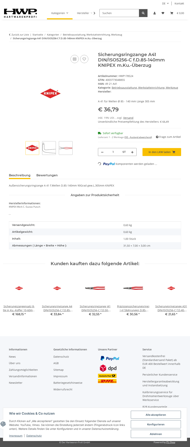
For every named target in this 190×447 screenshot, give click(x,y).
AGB (56, 363)
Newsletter (15, 382)
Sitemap (58, 370)
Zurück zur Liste (20, 34)
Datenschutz (34, 435)
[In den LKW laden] (12, 50)
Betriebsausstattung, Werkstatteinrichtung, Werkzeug (145, 87)
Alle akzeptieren (156, 414)
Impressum (15, 435)
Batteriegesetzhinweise (67, 382)
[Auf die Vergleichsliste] (75, 59)
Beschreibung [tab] (19, 175)
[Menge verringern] (102, 152)
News (12, 356)
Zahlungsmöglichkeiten (23, 370)
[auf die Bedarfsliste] (84, 59)
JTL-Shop (170, 442)
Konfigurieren (156, 424)
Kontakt (179, 3)
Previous (9, 296)
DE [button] (164, 3)
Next (181, 296)
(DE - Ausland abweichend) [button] (138, 137)
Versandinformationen (23, 376)
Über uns (14, 363)
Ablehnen (156, 434)
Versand (128, 118)
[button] (154, 13)
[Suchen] (143, 13)
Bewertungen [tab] (47, 175)
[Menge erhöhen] (132, 152)
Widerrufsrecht (62, 389)
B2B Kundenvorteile (154, 407)
